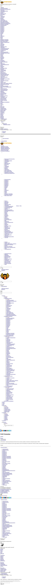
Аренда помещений (3, 565)
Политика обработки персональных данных (4, 580)
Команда (1, 557)
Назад (6, 296)
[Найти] (1, 6)
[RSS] (0, 431)
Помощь (1, 566)
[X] (5, 430)
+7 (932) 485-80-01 (4, 286)
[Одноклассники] (2, 430)
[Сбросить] (1, 542)
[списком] (1, 493)
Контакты (2, 559)
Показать (2, 543)
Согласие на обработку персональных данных (14, 580)
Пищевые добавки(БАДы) (10, 337)
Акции (1, 551)
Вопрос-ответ (2, 571)
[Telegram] (10, 430)
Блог (1, 552)
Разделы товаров (4, 447)
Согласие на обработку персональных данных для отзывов (6, 581)
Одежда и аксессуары (10, 388)
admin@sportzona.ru (4, 574)
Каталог (5, 297)
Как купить (6, 407)
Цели (1, 550)
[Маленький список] (0, 494)
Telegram (3, 132)
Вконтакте (4, 131)
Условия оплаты (3, 568)
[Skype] (9, 430)
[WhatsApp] (8, 430)
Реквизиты (2, 563)
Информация (2, 560)
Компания (6, 414)
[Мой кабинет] (0, 287)
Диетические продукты (10, 377)
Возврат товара (3, 570)
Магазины (2, 562)
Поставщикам (2, 564)
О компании (2, 555)
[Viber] (6, 430)
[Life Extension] (3, 440)
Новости (1, 556)
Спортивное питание (10, 300)
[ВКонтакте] (1, 430)
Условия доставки (3, 569)
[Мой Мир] (3, 430)
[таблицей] (2, 493)
